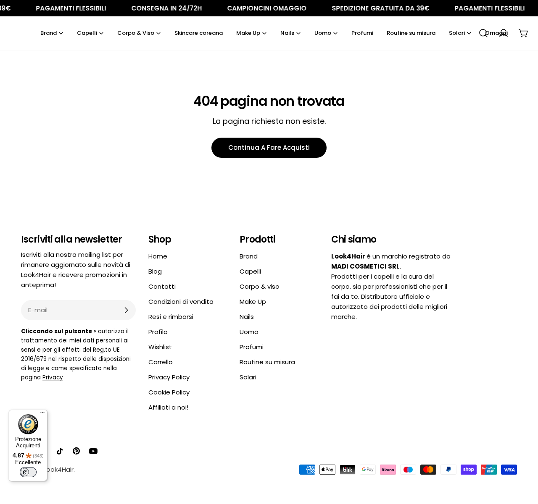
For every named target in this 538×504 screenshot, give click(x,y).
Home (157, 256)
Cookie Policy (169, 392)
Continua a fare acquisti (269, 147)
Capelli (250, 271)
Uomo (249, 331)
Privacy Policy (169, 377)
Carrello (160, 362)
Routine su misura (267, 362)
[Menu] (42, 415)
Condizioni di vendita (181, 301)
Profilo (158, 331)
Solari (248, 377)
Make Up (253, 301)
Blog (155, 271)
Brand (249, 256)
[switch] (28, 472)
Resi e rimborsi (170, 316)
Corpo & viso (260, 286)
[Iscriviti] (126, 310)
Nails (247, 316)
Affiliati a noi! (168, 407)
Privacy (52, 377)
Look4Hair (59, 469)
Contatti (162, 286)
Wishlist (160, 346)
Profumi (252, 346)
